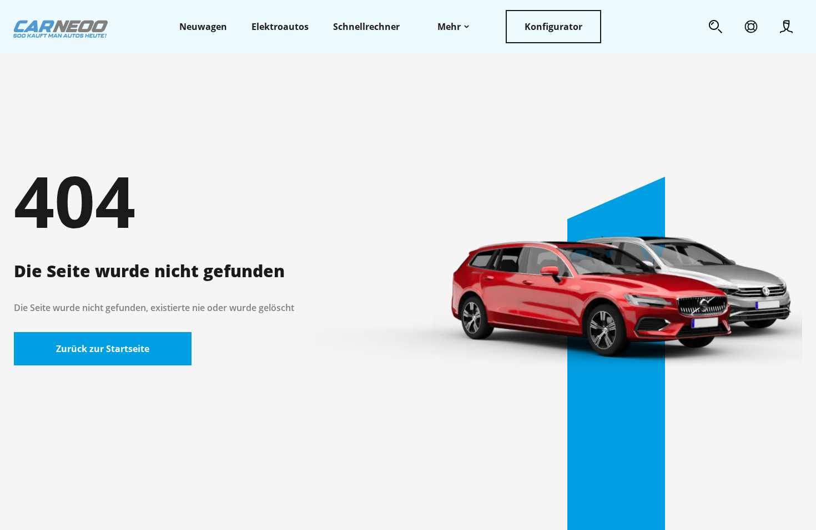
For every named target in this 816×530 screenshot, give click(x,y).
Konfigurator (553, 27)
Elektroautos (280, 27)
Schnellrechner (366, 27)
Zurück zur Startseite (102, 349)
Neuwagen (203, 27)
